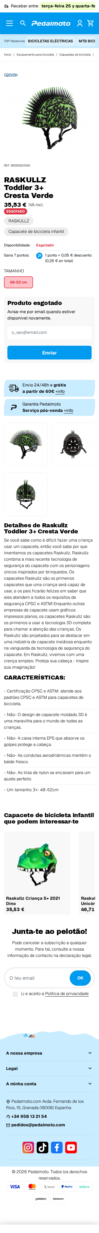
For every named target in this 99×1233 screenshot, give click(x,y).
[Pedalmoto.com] (50, 23)
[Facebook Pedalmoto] (57, 1147)
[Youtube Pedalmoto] (71, 1147)
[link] (80, 23)
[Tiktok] (42, 1147)
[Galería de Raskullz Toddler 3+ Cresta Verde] (49, 117)
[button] (23, 23)
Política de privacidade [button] (67, 993)
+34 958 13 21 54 (29, 1116)
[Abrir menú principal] (9, 23)
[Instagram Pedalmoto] (28, 1147)
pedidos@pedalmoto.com (38, 1125)
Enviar (49, 353)
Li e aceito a (55, 993)
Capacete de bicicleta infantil (36, 231)
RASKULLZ (18, 221)
